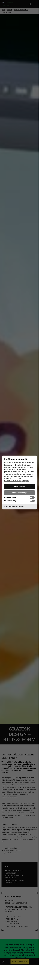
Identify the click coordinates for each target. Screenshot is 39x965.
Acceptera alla (19, 486)
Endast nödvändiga (19, 492)
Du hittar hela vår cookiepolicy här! (16, 481)
